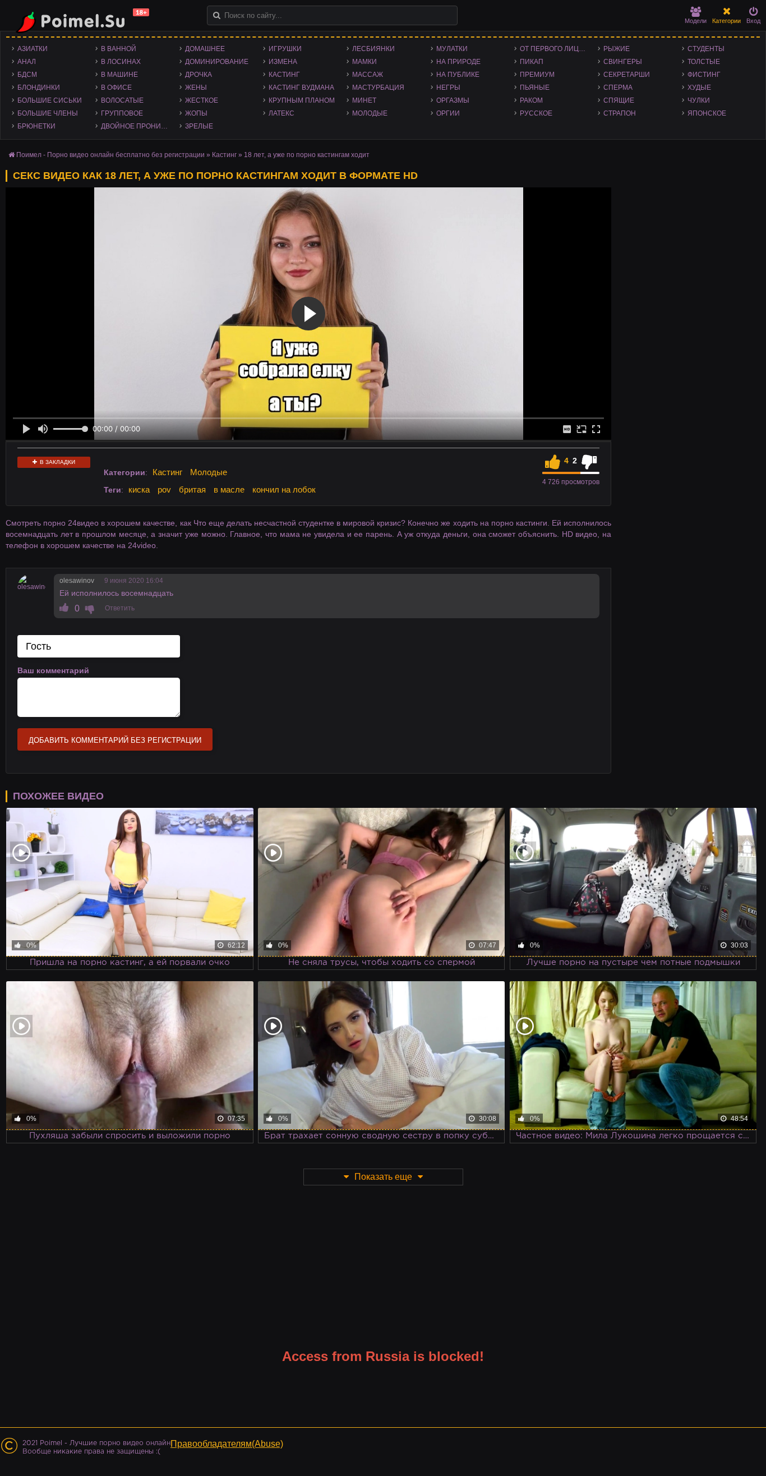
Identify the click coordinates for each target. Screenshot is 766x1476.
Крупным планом (302, 100)
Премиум (537, 75)
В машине (119, 75)
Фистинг (704, 75)
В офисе (116, 87)
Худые (699, 87)
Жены (196, 87)
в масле (229, 489)
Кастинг (284, 75)
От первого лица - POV (556, 49)
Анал (26, 62)
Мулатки (452, 49)
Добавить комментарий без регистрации (115, 740)
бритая (192, 489)
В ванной (118, 49)
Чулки (698, 100)
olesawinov (76, 581)
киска (139, 489)
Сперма (618, 87)
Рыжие (616, 49)
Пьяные (535, 87)
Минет (364, 100)
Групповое (122, 113)
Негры (448, 87)
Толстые (703, 62)
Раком (531, 100)
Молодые (369, 113)
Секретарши (626, 75)
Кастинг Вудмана (301, 87)
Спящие (618, 100)
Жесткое (201, 100)
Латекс (281, 113)
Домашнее (205, 49)
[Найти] (217, 15)
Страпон (619, 113)
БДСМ (27, 75)
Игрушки (285, 49)
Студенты (706, 49)
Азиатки (32, 49)
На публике (457, 75)
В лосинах (121, 62)
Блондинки (38, 87)
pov (164, 489)
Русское (536, 113)
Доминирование (216, 62)
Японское (706, 113)
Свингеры (622, 62)
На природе (458, 62)
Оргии (448, 113)
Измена (283, 62)
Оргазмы (452, 100)
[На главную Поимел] (78, 21)
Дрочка (198, 75)
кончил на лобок (284, 489)
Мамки (364, 62)
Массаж (367, 75)
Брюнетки (36, 126)
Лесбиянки (373, 49)
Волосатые (122, 100)
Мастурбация (378, 87)
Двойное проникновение (137, 126)
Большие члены (47, 113)
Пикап (531, 62)
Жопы (196, 113)
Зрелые (199, 126)
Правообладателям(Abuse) (226, 1444)
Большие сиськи (49, 100)
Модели (696, 20)
